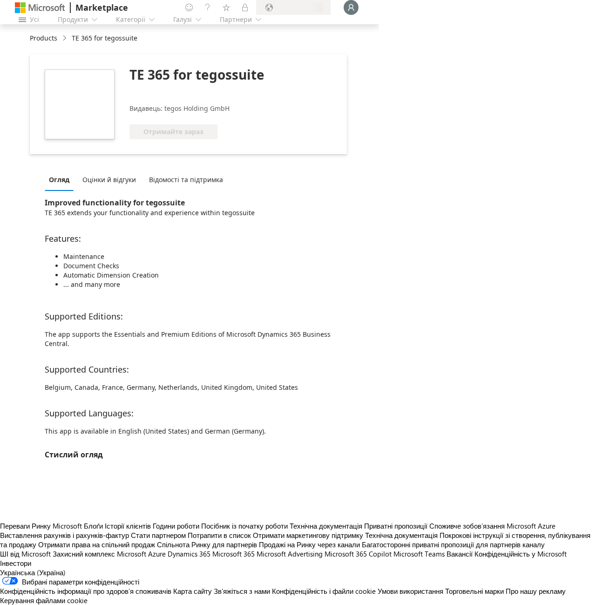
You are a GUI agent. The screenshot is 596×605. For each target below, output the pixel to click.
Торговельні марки (474, 591)
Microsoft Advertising (290, 553)
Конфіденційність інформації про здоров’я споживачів (85, 591)
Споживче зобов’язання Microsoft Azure (492, 525)
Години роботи (176, 525)
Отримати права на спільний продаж (96, 544)
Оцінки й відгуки (109, 179)
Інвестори (15, 563)
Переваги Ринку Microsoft (41, 525)
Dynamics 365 (189, 553)
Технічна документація (326, 525)
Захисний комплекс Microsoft (99, 553)
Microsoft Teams (419, 553)
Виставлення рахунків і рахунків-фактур (64, 535)
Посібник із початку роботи (244, 525)
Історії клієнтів (128, 525)
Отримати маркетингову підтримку (308, 535)
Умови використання (410, 591)
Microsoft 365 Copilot (358, 553)
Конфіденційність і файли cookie (324, 591)
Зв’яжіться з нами (242, 591)
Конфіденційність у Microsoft (520, 553)
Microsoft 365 (233, 553)
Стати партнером (158, 535)
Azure (157, 553)
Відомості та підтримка (186, 179)
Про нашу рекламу (536, 591)
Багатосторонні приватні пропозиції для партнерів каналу (453, 544)
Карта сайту (192, 591)
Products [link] (43, 38)
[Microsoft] (40, 7)
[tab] (61, 179)
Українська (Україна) (33, 572)
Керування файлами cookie (44, 600)
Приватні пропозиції (395, 525)
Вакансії (460, 553)
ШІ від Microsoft (25, 553)
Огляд (59, 179)
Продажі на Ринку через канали (309, 544)
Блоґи (93, 525)
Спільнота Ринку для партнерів (207, 544)
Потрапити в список (219, 535)
